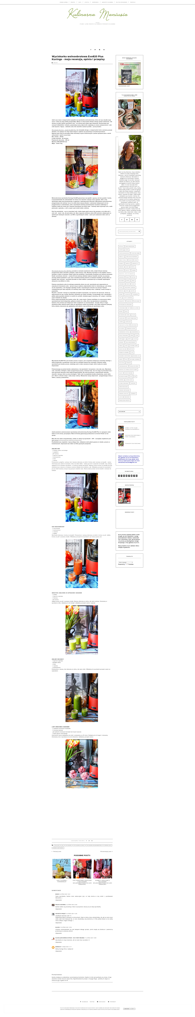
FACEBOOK (85, 1001)
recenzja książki (123, 376)
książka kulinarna (124, 352)
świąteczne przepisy (124, 400)
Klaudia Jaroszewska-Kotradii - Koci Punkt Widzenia (69, 938)
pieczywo (121, 362)
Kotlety (128, 270)
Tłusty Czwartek (128, 297)
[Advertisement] (97, 37)
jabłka (121, 345)
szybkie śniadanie (123, 383)
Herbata (121, 263)
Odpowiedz (58, 900)
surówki (121, 379)
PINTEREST (113, 1001)
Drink (135, 260)
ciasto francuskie (131, 318)
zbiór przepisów (123, 386)
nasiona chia (136, 355)
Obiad (133, 280)
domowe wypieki (131, 328)
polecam (57, 845)
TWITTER (92, 1001)
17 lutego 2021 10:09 (90, 938)
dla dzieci (121, 328)
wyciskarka (69, 845)
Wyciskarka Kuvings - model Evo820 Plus (64, 130)
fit (125, 338)
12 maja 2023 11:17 (67, 946)
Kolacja (121, 270)
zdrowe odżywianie (58, 847)
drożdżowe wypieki (124, 331)
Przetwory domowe (130, 287)
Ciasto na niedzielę (124, 253)
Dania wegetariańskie (131, 256)
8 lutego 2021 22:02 (71, 904)
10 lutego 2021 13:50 (66, 927)
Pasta (127, 284)
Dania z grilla (123, 260)
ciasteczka (122, 318)
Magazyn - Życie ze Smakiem (126, 273)
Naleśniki (121, 280)
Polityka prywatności (121, 2)
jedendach (58, 946)
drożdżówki (135, 331)
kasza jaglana (123, 349)
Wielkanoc (137, 301)
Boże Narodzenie (130, 246)
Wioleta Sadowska (60, 904)
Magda (57, 894)
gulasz (135, 338)
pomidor (128, 362)
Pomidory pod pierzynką (132, 443)
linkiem (56, 440)
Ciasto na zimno (136, 253)
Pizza (133, 284)
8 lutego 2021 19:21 (65, 894)
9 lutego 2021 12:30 (71, 913)
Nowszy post (57, 851)
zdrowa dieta (107, 845)
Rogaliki (121, 290)
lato (132, 352)
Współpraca (95, 2)
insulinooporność (130, 342)
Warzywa (129, 301)
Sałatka (133, 290)
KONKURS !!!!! (135, 263)
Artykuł (121, 246)
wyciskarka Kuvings (79, 845)
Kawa (127, 266)
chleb (133, 314)
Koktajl (133, 266)
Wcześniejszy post (106, 851)
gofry (129, 338)
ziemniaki (133, 393)
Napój (127, 280)
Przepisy (73, 2)
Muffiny (133, 277)
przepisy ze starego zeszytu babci (128, 369)
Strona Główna (64, 2)
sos (135, 376)
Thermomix (135, 294)
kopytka (131, 349)
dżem (120, 338)
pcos (126, 359)
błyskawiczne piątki (124, 314)
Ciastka (121, 249)
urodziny (133, 383)
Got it (132, 1008)
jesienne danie (134, 345)
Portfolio (132, 2)
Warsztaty (122, 301)
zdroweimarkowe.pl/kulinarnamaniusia (70, 440)
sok (62, 845)
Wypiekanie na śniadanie (125, 304)
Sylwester (127, 294)
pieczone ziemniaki (135, 359)
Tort (120, 297)
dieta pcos (134, 325)
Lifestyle (87, 2)
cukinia (121, 321)
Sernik (120, 294)
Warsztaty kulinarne (107, 2)
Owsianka (121, 284)
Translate (131, 564)
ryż (131, 376)
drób (131, 335)
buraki (121, 311)
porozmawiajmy (123, 366)
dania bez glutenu (124, 325)
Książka (134, 270)
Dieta (80, 2)
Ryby (127, 290)
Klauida (57, 927)
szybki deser (129, 379)
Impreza (128, 263)
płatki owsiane (129, 373)
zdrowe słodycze (123, 393)
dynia (136, 335)
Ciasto (126, 249)
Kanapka (121, 266)
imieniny (121, 342)
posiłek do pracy (134, 366)
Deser (130, 260)
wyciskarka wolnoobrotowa (94, 845)
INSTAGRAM (102, 1001)
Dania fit (121, 256)
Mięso (127, 277)
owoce (121, 359)
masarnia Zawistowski (125, 355)
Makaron (121, 277)
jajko (126, 345)
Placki (120, 287)
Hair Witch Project (60, 913)
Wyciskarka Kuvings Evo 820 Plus (62, 271)
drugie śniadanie (123, 335)
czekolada (128, 321)
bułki (126, 311)
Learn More (126, 1008)
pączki (120, 373)
